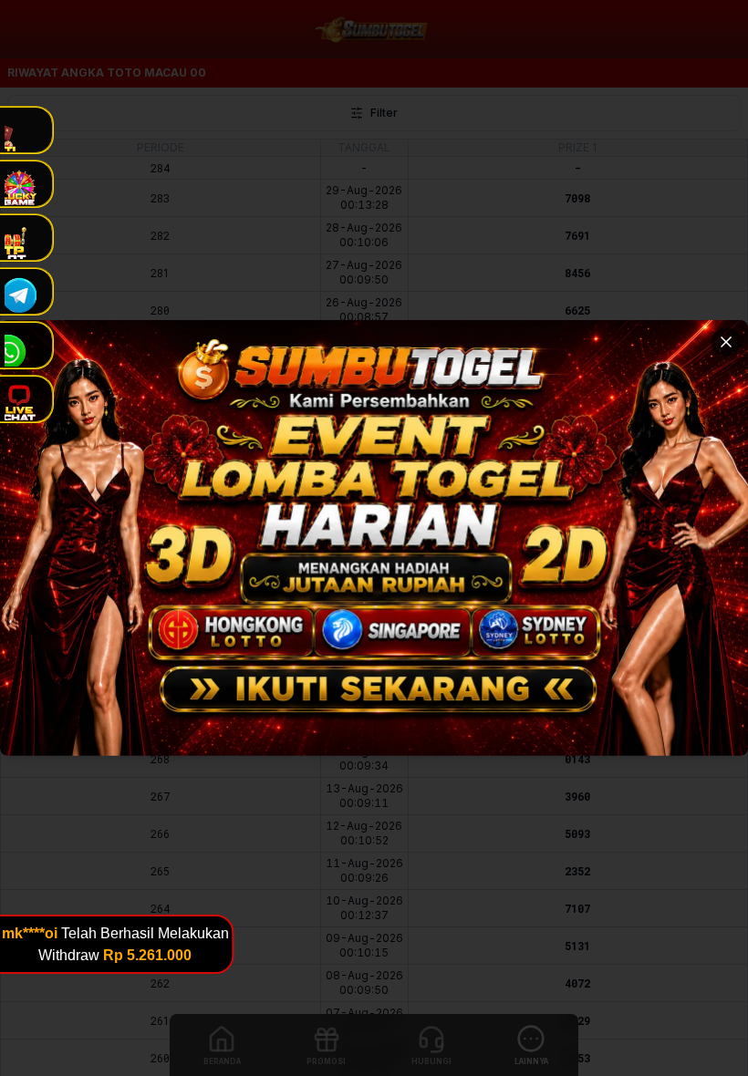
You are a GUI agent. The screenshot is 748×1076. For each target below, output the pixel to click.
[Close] (726, 342)
